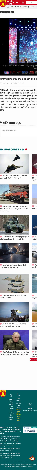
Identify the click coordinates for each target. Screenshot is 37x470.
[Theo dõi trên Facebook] (14, 2)
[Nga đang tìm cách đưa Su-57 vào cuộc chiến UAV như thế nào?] (14, 164)
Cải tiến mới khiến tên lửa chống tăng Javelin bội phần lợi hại (13, 325)
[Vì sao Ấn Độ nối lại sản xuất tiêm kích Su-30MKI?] (14, 283)
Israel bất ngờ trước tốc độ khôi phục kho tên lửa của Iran (13, 266)
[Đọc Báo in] (24, 2)
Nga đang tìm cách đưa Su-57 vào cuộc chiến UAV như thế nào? (13, 177)
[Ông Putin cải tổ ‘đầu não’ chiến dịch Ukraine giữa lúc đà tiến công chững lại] (14, 340)
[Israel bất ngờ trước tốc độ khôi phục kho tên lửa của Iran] (14, 253)
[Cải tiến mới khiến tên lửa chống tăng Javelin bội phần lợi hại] (14, 312)
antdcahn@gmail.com (30, 411)
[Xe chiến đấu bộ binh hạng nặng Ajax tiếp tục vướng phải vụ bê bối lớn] (14, 225)
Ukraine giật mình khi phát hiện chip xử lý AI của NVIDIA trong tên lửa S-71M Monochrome (14, 208)
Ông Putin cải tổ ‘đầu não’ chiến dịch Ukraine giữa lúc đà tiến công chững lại (14, 353)
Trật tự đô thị (16, 7)
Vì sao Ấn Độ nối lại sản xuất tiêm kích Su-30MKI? (13, 297)
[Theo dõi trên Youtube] (17, 2)
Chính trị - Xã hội (28, 7)
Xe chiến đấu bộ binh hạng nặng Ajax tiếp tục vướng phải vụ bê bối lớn (14, 238)
